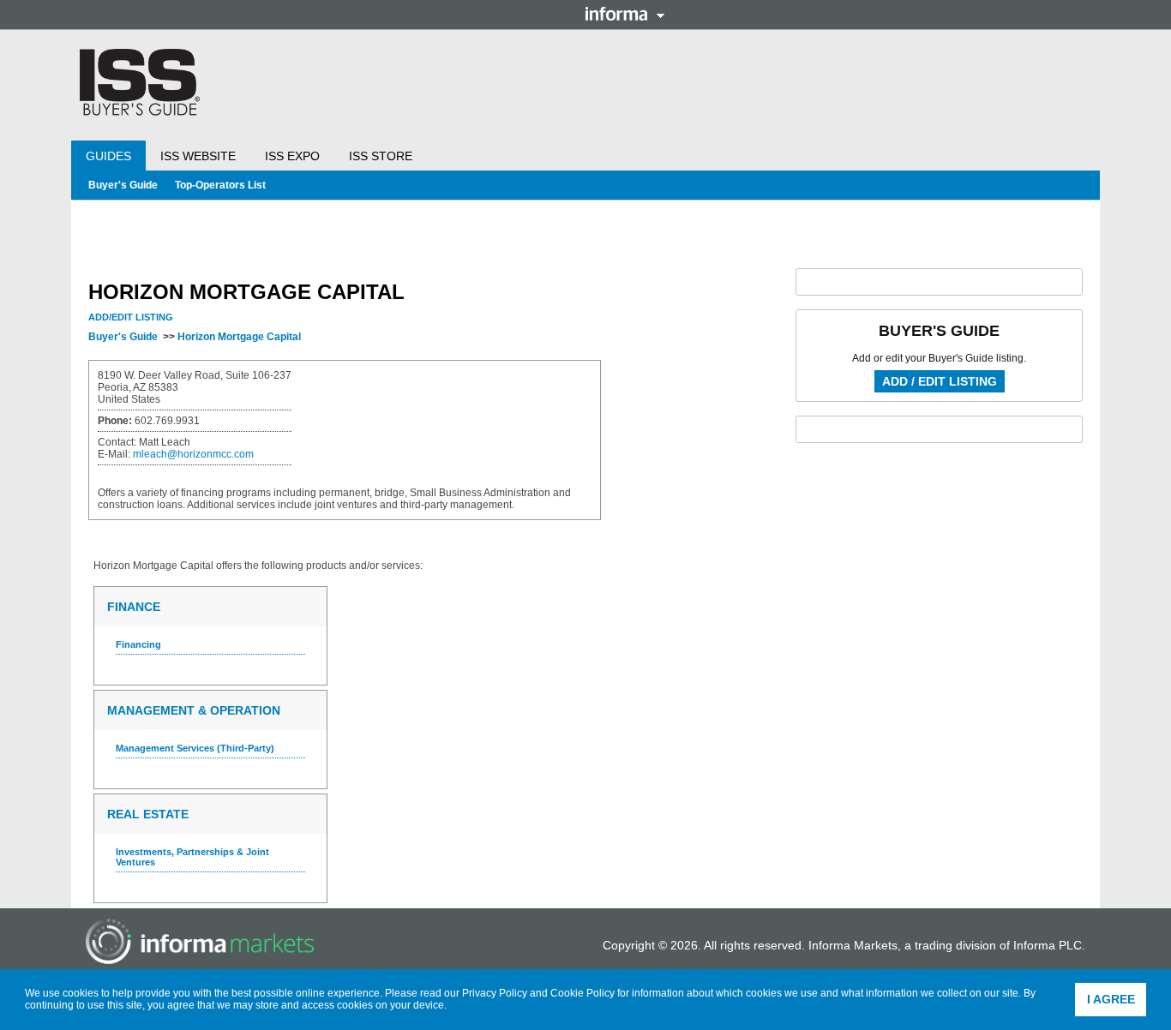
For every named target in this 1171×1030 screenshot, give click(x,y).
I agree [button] (1111, 999)
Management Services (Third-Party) (195, 748)
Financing (138, 644)
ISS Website (198, 156)
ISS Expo (292, 156)
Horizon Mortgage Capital (239, 337)
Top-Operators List (220, 185)
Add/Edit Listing (130, 317)
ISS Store (380, 156)
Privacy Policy (494, 993)
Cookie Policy (582, 993)
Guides (108, 156)
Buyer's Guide (123, 185)
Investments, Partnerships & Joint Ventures (192, 857)
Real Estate (148, 814)
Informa (625, 14)
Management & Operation (193, 710)
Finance (133, 607)
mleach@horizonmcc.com (193, 454)
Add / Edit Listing (939, 381)
